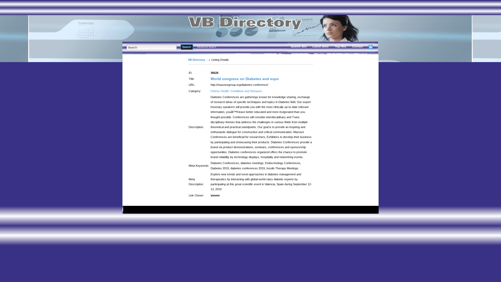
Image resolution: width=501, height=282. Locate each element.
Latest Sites (320, 46)
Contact (357, 46)
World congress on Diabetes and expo (245, 79)
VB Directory (196, 59)
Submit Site (299, 46)
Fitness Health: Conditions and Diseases (236, 91)
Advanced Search (206, 47)
